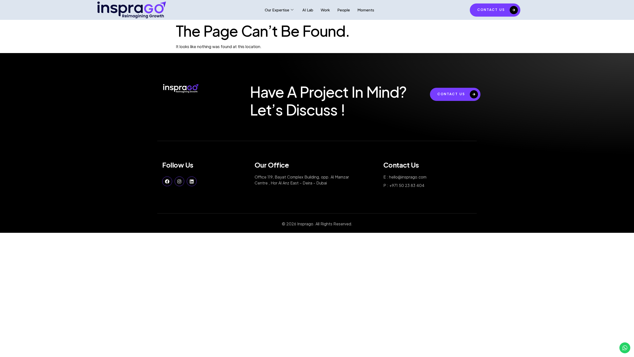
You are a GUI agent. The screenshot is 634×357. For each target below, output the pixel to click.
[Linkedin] (192, 181)
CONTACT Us (491, 9)
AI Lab (307, 9)
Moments (365, 9)
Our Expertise (277, 9)
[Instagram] (180, 181)
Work (325, 9)
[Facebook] (167, 181)
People (343, 9)
